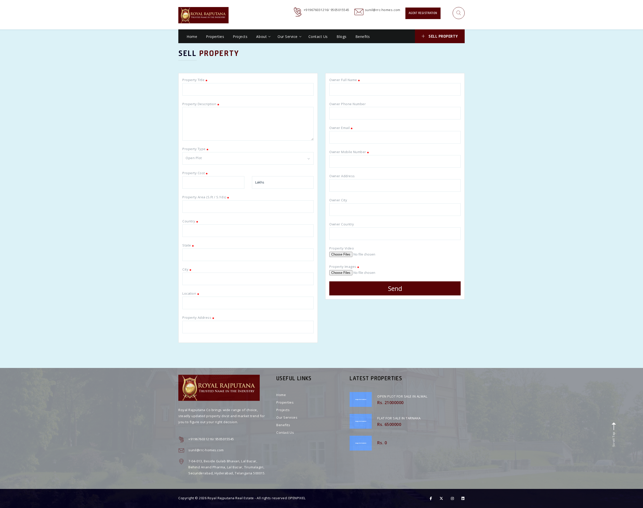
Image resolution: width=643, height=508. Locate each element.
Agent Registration (423, 13)
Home (192, 36)
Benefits (362, 36)
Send (395, 288)
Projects (240, 36)
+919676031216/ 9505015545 (326, 10)
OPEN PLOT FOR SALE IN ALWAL (402, 396)
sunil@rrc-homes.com (382, 10)
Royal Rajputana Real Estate (230, 498)
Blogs (342, 36)
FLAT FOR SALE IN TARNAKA (398, 418)
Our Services (286, 417)
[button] (459, 13)
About (261, 36)
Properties (215, 36)
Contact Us (318, 36)
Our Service (288, 36)
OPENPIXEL (297, 498)
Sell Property (443, 36)
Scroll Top (613, 439)
